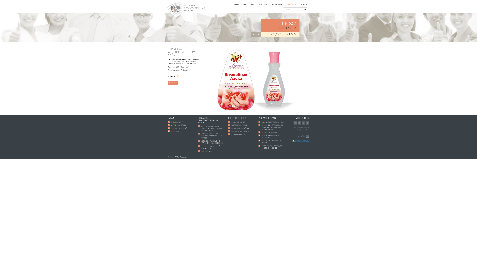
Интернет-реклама (238, 134)
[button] (253, 34)
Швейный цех (206, 151)
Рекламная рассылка (270, 132)
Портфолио (263, 4)
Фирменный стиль (178, 125)
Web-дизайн (175, 131)
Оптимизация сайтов (240, 128)
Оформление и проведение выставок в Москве (272, 147)
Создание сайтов (238, 122)
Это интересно (277, 4)
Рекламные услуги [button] (267, 118)
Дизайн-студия (177, 122)
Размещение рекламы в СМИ (273, 122)
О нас (244, 4)
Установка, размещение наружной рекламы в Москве (212, 142)
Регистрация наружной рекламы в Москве (210, 147)
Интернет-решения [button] (237, 118)
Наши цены (291, 4)
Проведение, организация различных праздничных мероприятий (272, 127)
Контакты (303, 4)
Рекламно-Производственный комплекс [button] (208, 120)
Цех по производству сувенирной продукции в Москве (211, 136)
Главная (236, 4)
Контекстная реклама (239, 125)
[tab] (181, 118)
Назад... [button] (172, 83)
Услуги (253, 4)
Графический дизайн (179, 128)
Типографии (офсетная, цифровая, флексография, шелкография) (211, 129)
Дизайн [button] (171, 118)
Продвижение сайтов (240, 131)
